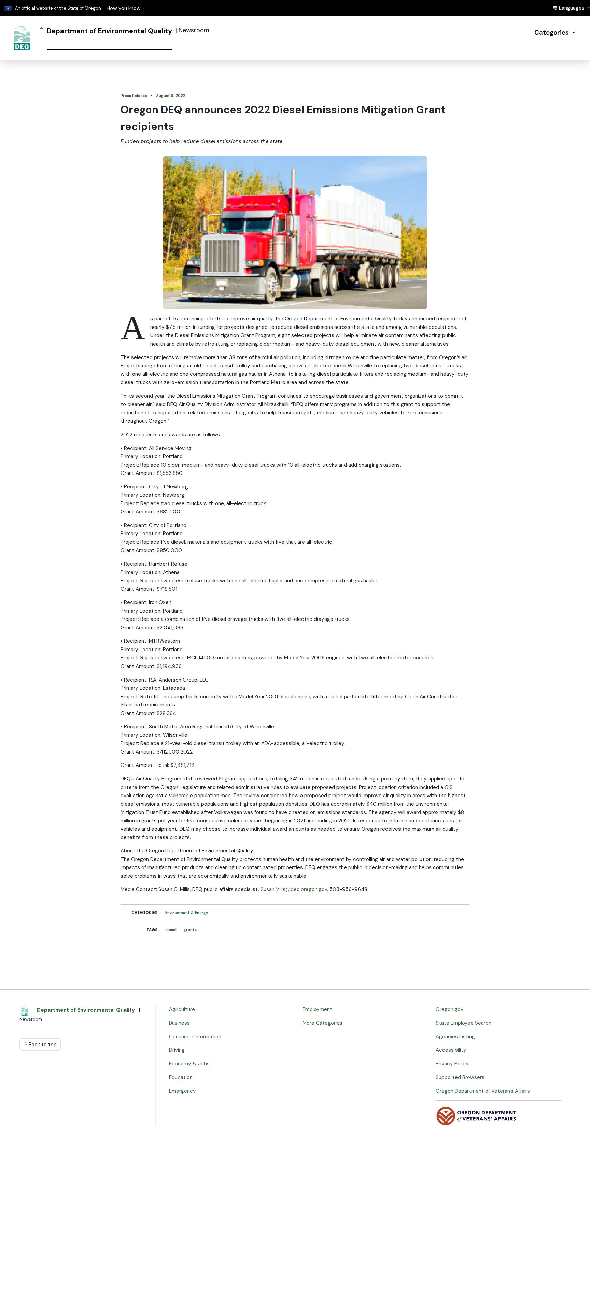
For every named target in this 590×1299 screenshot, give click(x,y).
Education (181, 1077)
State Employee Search (463, 1023)
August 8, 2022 (170, 95)
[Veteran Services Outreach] (476, 1115)
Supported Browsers (460, 1077)
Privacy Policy (452, 1063)
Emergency (182, 1091)
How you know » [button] (125, 8)
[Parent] (41, 38)
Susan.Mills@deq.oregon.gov (294, 889)
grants (190, 929)
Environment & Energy (186, 912)
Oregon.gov (449, 1009)
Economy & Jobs (189, 1063)
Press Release (134, 95)
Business (179, 1023)
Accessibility (451, 1050)
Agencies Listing (455, 1036)
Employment (317, 1009)
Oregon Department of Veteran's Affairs (483, 1091)
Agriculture (182, 1009)
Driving (177, 1050)
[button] (571, 7)
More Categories (322, 1023)
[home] (22, 38)
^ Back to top (40, 1044)
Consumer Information (195, 1036)
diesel (171, 929)
